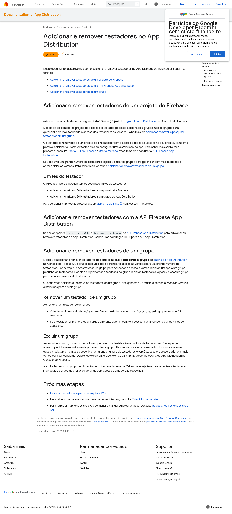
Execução (57, 4)
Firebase (47, 27)
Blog (182, 4)
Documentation (16, 15)
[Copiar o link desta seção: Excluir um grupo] (81, 336)
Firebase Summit (89, 457)
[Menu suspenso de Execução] (67, 4)
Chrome (62, 492)
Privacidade (33, 507)
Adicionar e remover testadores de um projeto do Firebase (86, 79)
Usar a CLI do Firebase (82, 151)
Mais (93, 4)
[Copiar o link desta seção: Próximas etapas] (87, 385)
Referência (10, 457)
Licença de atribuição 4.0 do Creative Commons (161, 418)
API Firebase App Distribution (145, 233)
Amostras (9, 462)
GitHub (8, 473)
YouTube (84, 468)
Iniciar (217, 54)
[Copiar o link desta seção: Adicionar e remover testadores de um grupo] (158, 251)
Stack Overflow (164, 457)
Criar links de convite (145, 399)
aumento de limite (108, 203)
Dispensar (197, 54)
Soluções (79, 4)
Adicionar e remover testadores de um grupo (78, 92)
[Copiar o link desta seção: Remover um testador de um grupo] (119, 298)
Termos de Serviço (14, 507)
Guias (7, 451)
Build (38, 4)
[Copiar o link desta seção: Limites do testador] (86, 177)
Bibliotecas (10, 468)
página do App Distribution (140, 121)
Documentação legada (168, 479)
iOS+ (53, 54)
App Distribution (47, 15)
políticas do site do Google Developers (166, 421)
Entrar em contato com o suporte (174, 451)
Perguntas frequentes (168, 473)
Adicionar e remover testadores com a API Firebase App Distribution (92, 86)
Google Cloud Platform (101, 492)
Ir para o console (200, 4)
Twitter (83, 462)
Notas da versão (164, 468)
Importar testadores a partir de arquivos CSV (78, 393)
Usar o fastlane (108, 151)
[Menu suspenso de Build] (45, 4)
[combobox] (123, 4)
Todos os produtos (130, 492)
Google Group (164, 462)
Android (69, 54)
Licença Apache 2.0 (102, 421)
